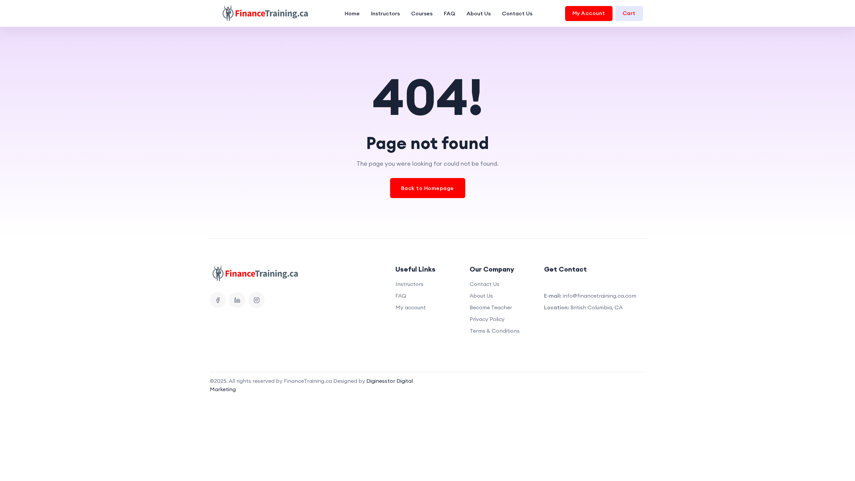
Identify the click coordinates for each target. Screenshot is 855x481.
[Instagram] (256, 300)
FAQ (449, 13)
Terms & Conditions (495, 330)
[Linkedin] (237, 300)
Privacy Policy (487, 319)
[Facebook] (218, 300)
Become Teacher (491, 307)
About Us (479, 13)
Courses (422, 13)
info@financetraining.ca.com (599, 295)
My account (410, 307)
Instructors (385, 13)
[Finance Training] (261, 13)
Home (352, 13)
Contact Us (517, 13)
